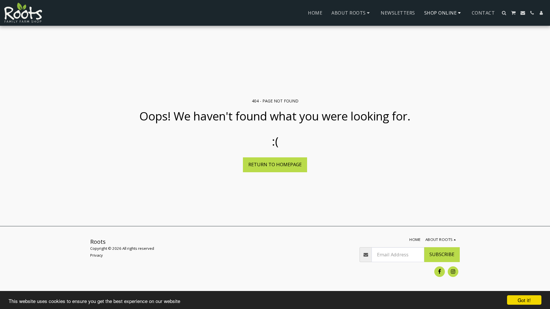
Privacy (96, 255)
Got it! (524, 300)
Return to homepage (275, 164)
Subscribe (441, 254)
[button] (351, 12)
